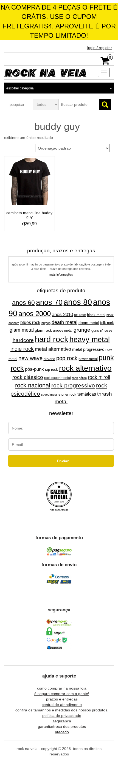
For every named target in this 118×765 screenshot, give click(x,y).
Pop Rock (66, 358)
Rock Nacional (32, 385)
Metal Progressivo (88, 349)
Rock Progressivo (73, 385)
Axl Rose (80, 315)
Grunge (82, 330)
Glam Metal (22, 330)
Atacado (62, 732)
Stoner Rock (67, 394)
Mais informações (61, 274)
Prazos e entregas (62, 699)
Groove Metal (62, 330)
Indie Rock (22, 349)
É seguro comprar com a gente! (61, 693)
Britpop (45, 323)
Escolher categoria (19, 88)
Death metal (64, 322)
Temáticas (86, 394)
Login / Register (99, 47)
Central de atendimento (62, 704)
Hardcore (23, 340)
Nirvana (49, 359)
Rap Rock (51, 370)
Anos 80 (78, 301)
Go (105, 104)
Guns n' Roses (102, 330)
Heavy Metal (89, 339)
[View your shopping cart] (105, 62)
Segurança (62, 721)
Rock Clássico (27, 377)
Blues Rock (30, 322)
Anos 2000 (34, 313)
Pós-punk (34, 369)
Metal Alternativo (53, 349)
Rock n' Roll (99, 377)
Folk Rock (107, 323)
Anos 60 (23, 302)
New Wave (30, 358)
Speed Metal (49, 394)
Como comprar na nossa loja (61, 688)
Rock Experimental (57, 377)
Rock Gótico (79, 377)
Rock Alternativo (85, 368)
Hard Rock (51, 339)
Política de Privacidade (61, 715)
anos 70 (49, 302)
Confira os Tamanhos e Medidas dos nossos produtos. (61, 710)
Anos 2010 (62, 314)
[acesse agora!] (59, 497)
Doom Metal (88, 322)
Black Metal (96, 315)
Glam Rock (43, 330)
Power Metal (88, 359)
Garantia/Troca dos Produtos (62, 726)
